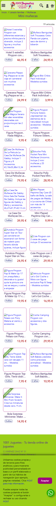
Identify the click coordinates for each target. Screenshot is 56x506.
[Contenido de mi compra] (52, 6)
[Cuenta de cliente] (47, 6)
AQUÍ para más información (17, 482)
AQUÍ (6, 501)
